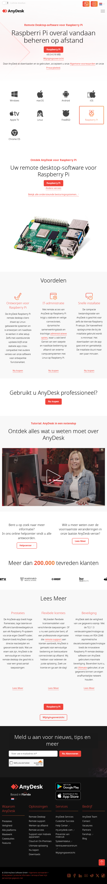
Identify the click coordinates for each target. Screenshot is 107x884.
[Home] (13, 11)
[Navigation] (103, 11)
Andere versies (53, 188)
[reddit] (91, 875)
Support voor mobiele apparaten (40, 836)
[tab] (14, 96)
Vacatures (87, 825)
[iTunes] (68, 795)
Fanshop (86, 834)
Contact (86, 821)
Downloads (34, 854)
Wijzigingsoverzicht (53, 58)
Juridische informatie (22, 875)
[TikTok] (103, 875)
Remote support (37, 821)
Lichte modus (17, 3)
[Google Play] (69, 786)
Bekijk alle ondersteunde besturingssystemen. (52, 194)
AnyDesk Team (89, 817)
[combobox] (102, 4)
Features (6, 843)
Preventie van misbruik (63, 836)
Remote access (36, 830)
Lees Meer (17, 688)
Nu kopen (18, 370)
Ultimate (82, 667)
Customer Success (65, 821)
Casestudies (8, 838)
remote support (53, 639)
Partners (86, 830)
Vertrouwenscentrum (66, 845)
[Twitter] (97, 875)
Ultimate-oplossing (38, 845)
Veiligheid (7, 825)
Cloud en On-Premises (40, 841)
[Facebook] (74, 875)
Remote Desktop (37, 817)
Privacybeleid (53, 68)
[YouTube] (86, 875)
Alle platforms (9, 830)
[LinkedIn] (80, 875)
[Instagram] (69, 875)
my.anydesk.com (64, 830)
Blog (84, 838)
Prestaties (7, 821)
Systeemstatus (63, 841)
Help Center (62, 825)
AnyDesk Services (64, 817)
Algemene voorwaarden (82, 63)
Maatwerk (7, 834)
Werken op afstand (38, 825)
